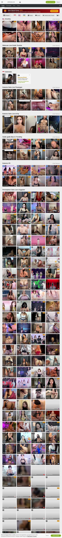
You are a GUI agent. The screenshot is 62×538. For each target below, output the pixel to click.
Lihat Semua (56, 19)
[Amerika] (19, 15)
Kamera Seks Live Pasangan (12, 87)
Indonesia (8, 72)
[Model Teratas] (20, 2)
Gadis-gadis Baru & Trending (12, 137)
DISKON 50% (54, 11)
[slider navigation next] (59, 31)
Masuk (58, 2)
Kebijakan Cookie (32, 536)
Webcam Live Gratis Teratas (12, 45)
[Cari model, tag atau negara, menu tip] (60, 5)
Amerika (8, 19)
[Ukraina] (24, 15)
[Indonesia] (15, 15)
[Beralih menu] (2, 2)
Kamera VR (6, 163)
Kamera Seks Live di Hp (10, 114)
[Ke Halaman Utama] (11, 2)
